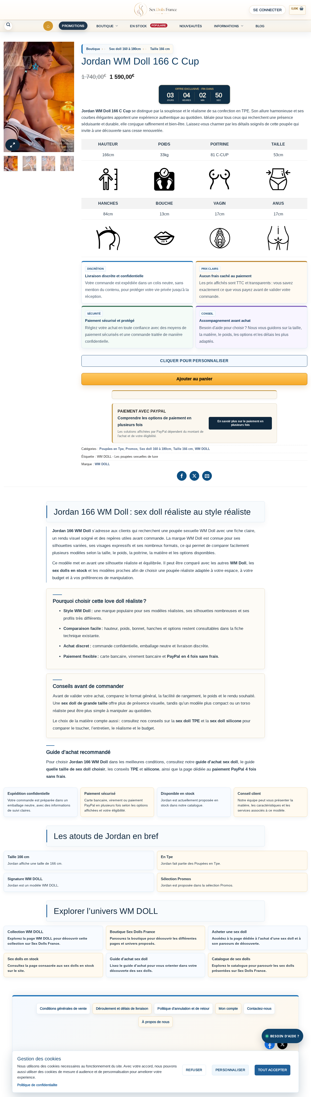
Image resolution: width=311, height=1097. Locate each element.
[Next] (66, 97)
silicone (151, 769)
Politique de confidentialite (37, 1085)
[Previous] (11, 97)
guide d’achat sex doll (217, 762)
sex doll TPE (188, 721)
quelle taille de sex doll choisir (75, 769)
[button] (267, 10)
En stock (138, 26)
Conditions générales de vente (63, 1008)
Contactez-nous (259, 1008)
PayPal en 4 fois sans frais (192, 656)
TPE (134, 769)
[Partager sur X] (194, 476)
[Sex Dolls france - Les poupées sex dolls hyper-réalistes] (155, 10)
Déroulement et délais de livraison (122, 1008)
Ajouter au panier (194, 378)
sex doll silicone (225, 721)
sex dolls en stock (69, 570)
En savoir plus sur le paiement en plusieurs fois (240, 423)
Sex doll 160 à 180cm (125, 49)
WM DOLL (202, 449)
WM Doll (238, 563)
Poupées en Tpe (111, 449)
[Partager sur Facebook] (182, 476)
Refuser (194, 1070)
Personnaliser (230, 1070)
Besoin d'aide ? (284, 1036)
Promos (132, 449)
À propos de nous (155, 1022)
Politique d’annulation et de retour (183, 1008)
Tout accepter (272, 1070)
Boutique (104, 26)
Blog (260, 26)
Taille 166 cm (160, 49)
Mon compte (228, 1008)
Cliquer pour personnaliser (194, 361)
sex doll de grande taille (84, 703)
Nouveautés (191, 26)
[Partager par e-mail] (207, 476)
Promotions (73, 26)
